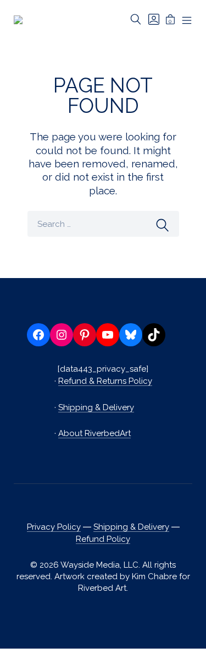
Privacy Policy (54, 527)
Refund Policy (103, 539)
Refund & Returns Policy (105, 381)
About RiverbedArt (94, 433)
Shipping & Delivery (96, 407)
